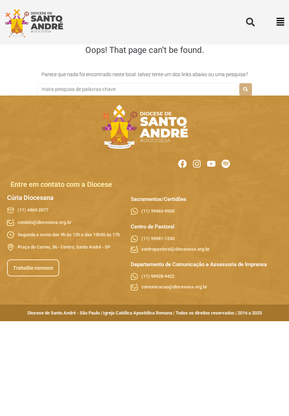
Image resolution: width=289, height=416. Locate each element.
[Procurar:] (136, 89)
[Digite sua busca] (250, 22)
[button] (280, 22)
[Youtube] (211, 163)
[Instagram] (196, 163)
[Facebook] (182, 163)
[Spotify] (225, 163)
